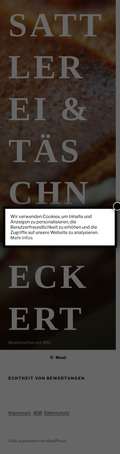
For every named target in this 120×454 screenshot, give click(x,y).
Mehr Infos (21, 237)
